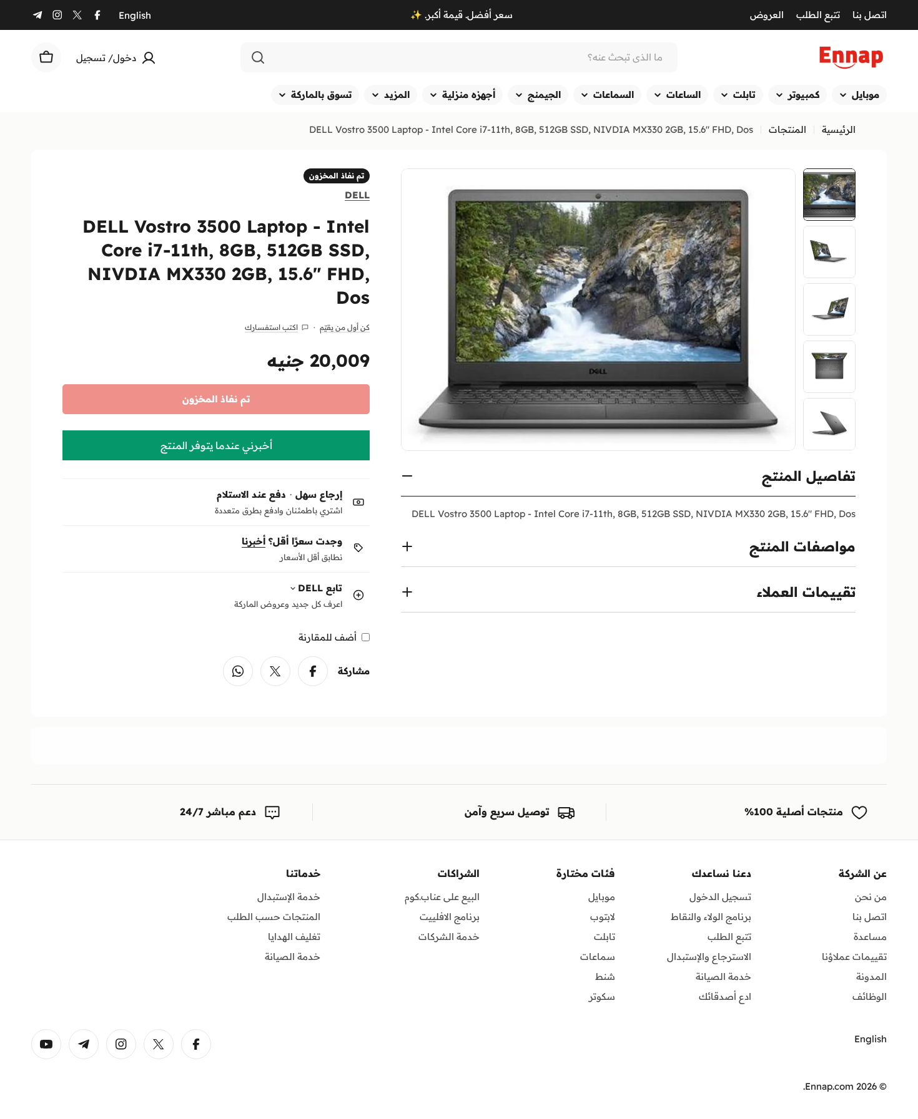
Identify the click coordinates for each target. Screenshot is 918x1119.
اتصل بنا (869, 15)
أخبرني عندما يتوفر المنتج (216, 445)
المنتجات (787, 129)
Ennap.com (829, 1086)
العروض (767, 15)
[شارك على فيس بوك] (313, 671)
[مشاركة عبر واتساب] (238, 671)
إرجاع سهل (318, 494)
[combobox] (459, 57)
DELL (357, 194)
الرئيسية (839, 129)
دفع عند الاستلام (251, 494)
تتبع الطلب (818, 15)
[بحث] (257, 57)
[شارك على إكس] (275, 671)
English (135, 15)
